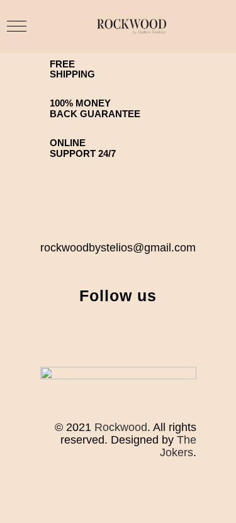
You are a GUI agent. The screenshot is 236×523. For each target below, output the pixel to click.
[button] (16, 26)
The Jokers (178, 446)
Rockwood (120, 427)
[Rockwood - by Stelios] (131, 26)
